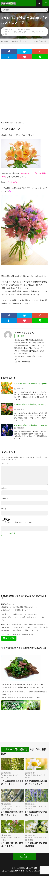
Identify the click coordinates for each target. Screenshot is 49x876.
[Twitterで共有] (24, 51)
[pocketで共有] (24, 56)
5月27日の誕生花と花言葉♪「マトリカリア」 (36, 782)
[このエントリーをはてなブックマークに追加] (9, 56)
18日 (29, 31)
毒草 (25, 31)
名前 (4, 488)
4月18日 (8, 31)
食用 (11, 837)
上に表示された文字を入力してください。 (17, 522)
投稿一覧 (19, 336)
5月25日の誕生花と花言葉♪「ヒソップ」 (36, 813)
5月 (29, 777)
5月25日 (30, 808)
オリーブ (10, 806)
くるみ (3, 840)
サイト (3, 509)
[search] (46, 10)
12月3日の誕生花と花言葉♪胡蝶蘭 (36, 844)
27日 (40, 775)
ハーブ (29, 806)
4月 (33, 31)
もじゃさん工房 (31, 868)
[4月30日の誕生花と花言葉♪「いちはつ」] (7, 430)
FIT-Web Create (21, 871)
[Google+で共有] (40, 51)
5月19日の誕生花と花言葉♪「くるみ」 (12, 844)
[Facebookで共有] (9, 51)
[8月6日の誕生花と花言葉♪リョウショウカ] (7, 409)
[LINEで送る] (40, 56)
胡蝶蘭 (30, 840)
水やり (35, 837)
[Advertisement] (24, 89)
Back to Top (24, 857)
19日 (15, 837)
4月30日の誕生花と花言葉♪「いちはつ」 (31, 425)
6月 (7, 777)
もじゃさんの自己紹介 (22, 362)
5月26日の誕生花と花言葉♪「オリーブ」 (12, 813)
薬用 (34, 806)
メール (4, 498)
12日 (16, 775)
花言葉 (14, 31)
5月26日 (17, 806)
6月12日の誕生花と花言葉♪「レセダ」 (12, 782)
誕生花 (20, 31)
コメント (4, 463)
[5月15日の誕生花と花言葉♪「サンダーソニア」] (7, 388)
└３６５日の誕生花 (23, 29)
